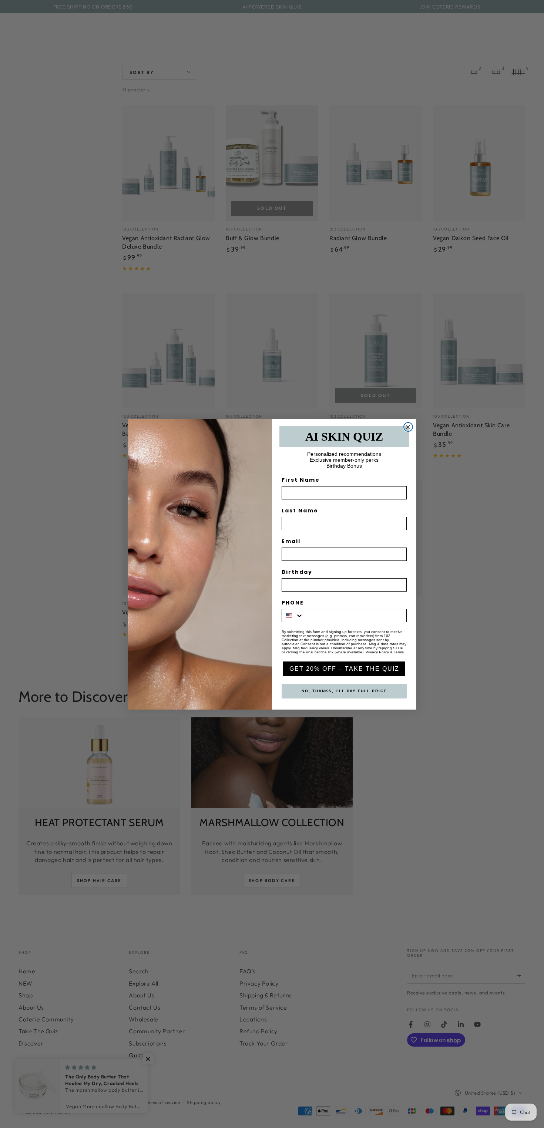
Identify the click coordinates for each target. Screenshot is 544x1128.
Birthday (297, 572)
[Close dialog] (408, 426)
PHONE (293, 602)
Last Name (300, 510)
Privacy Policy (377, 652)
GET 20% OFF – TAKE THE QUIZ (344, 669)
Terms (399, 652)
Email (291, 541)
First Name (301, 480)
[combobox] (292, 615)
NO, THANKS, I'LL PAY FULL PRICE (344, 691)
